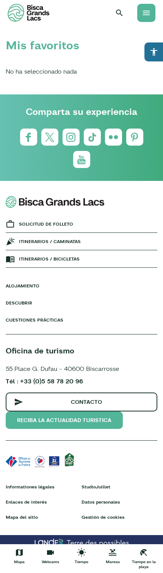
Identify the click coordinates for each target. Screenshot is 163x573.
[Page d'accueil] (28, 13)
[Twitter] (49, 137)
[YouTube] (81, 159)
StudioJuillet (96, 487)
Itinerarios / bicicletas (49, 259)
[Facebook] (28, 137)
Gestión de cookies (103, 517)
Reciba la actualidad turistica (64, 420)
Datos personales (101, 502)
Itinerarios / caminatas (50, 241)
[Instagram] (71, 137)
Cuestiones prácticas (34, 320)
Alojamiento (22, 286)
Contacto (86, 402)
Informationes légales (30, 487)
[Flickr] (113, 137)
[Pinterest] (134, 137)
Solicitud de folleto (46, 224)
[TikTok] (92, 137)
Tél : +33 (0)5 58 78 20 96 (44, 381)
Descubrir (19, 303)
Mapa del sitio (22, 517)
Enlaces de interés (26, 502)
